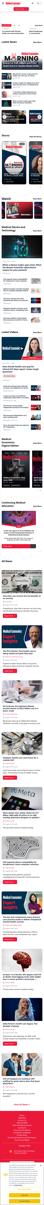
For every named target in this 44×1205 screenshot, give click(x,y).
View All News (21, 1104)
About (22, 1115)
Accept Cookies (24, 1201)
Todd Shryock (7, 284)
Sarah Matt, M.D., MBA (9, 400)
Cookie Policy (18, 1185)
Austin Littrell (7, 410)
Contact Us (22, 1120)
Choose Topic (19, 9)
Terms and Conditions (22, 1130)
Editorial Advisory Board (22, 1125)
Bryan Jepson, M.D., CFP (10, 420)
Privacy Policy (22, 1135)
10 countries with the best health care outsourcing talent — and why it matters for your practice (12, 32)
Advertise (22, 1118)
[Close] (40, 1165)
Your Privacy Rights (22, 1140)
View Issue (6, 485)
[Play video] (22, 348)
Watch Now (11, 376)
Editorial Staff (22, 1123)
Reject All (24, 1195)
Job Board (22, 1128)
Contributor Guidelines (22, 1133)
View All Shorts (35, 137)
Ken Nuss (8, 602)
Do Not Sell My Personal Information (22, 1137)
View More (38, 25)
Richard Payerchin (8, 391)
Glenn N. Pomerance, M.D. (14, 657)
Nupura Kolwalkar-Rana (13, 925)
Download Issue (15, 485)
